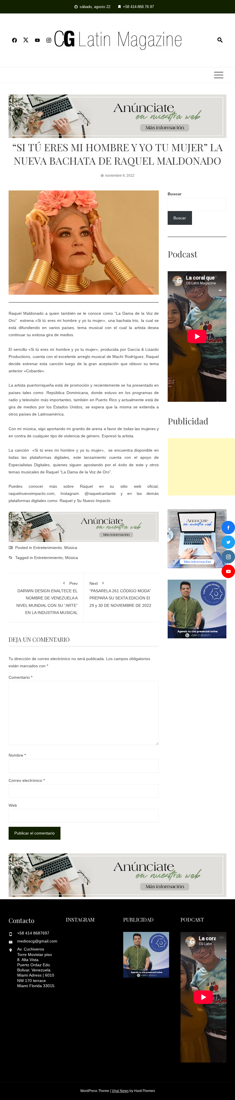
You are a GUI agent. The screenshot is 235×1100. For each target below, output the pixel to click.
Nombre (17, 755)
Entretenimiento (47, 547)
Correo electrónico (27, 780)
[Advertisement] (201, 466)
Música (70, 547)
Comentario (20, 677)
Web (13, 805)
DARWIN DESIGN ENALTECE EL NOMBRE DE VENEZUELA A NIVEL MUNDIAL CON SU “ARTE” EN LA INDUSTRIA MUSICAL (47, 598)
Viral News (120, 1091)
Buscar (174, 194)
